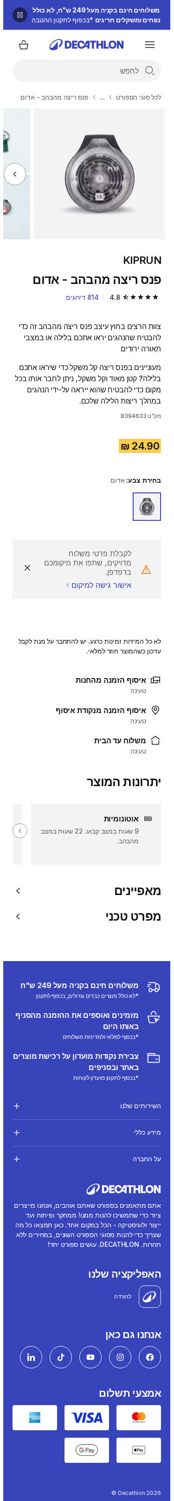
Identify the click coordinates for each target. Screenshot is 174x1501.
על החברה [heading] (143, 1159)
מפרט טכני (130, 916)
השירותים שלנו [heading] (137, 1106)
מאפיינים (134, 890)
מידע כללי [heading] (144, 1132)
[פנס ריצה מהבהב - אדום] (96, 173)
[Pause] (16, 14)
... (99, 97)
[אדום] (143, 506)
